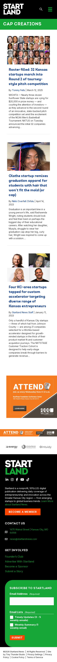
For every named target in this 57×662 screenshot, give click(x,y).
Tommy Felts (18, 90)
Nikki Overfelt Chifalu (23, 201)
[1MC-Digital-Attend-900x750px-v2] (31, 377)
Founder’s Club (14, 556)
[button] (41, 9)
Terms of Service (35, 657)
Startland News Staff (22, 312)
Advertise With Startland (19, 561)
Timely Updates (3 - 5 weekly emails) (25, 619)
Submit (17, 637)
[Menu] (50, 9)
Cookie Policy (17, 657)
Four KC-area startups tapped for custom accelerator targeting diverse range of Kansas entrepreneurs (28, 296)
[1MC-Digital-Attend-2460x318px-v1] (28, 432)
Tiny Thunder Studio (15, 654)
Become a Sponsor (16, 566)
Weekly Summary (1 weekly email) (24, 626)
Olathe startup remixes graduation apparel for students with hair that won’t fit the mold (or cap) (28, 185)
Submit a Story (14, 571)
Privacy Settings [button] (35, 654)
